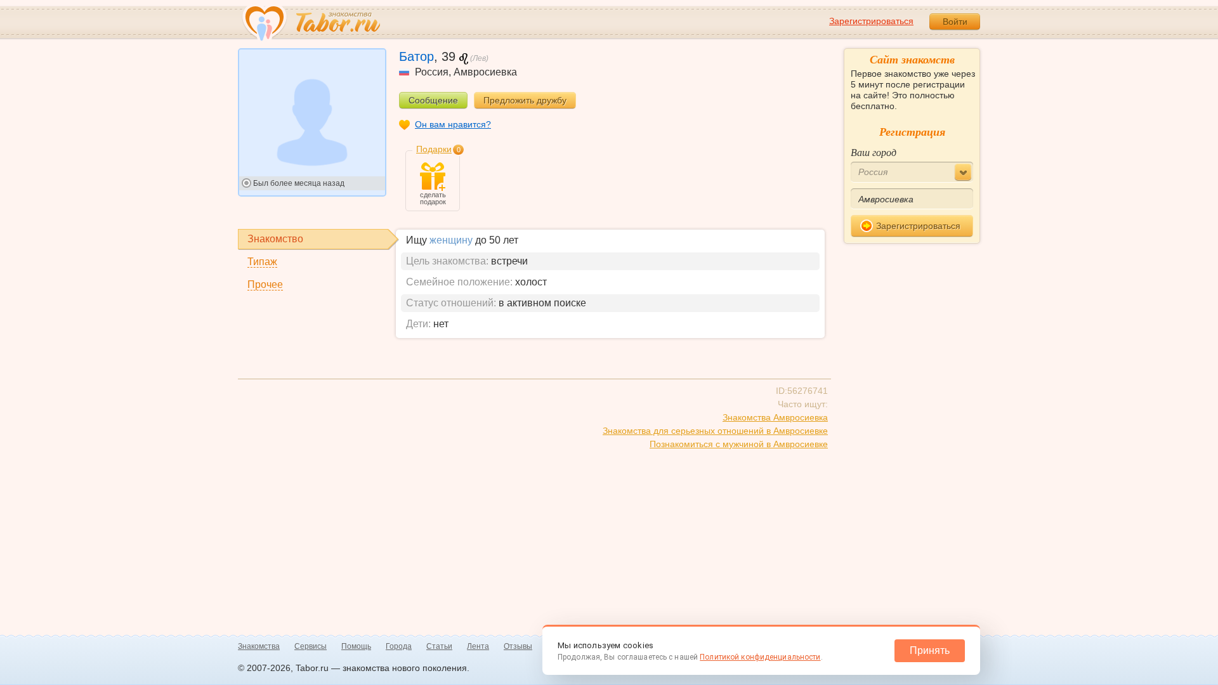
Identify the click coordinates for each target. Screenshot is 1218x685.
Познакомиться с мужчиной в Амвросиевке (739, 444)
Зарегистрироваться (871, 21)
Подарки (434, 149)
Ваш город (873, 152)
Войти (955, 21)
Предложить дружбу (524, 100)
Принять (930, 650)
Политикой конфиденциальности (760, 657)
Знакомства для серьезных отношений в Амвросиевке (715, 431)
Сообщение (433, 100)
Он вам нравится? (453, 124)
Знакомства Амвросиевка (775, 417)
